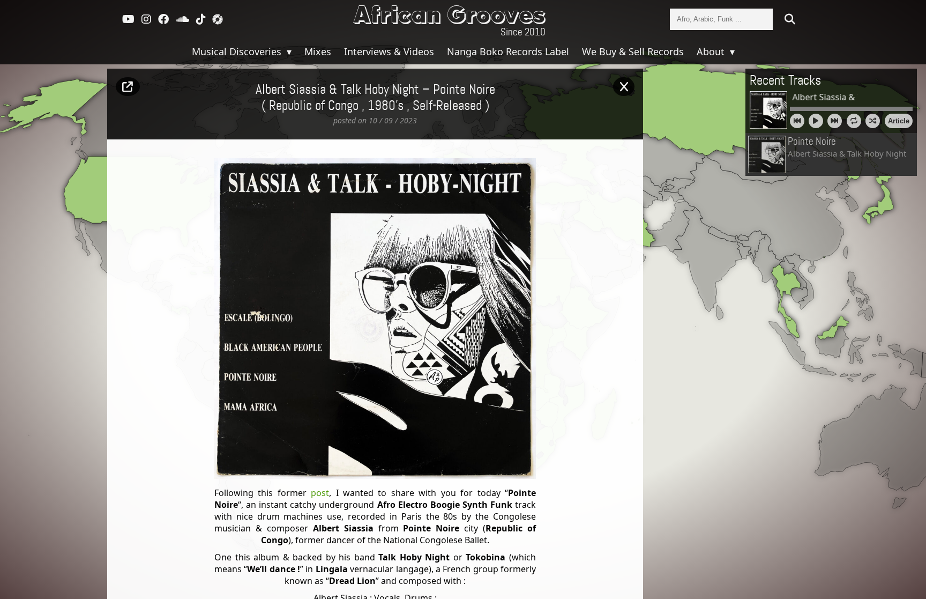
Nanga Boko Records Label (508, 51)
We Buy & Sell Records (633, 51)
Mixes (317, 51)
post (320, 493)
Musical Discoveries (238, 51)
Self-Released (447, 106)
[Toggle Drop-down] (288, 51)
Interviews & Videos (389, 51)
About (712, 51)
